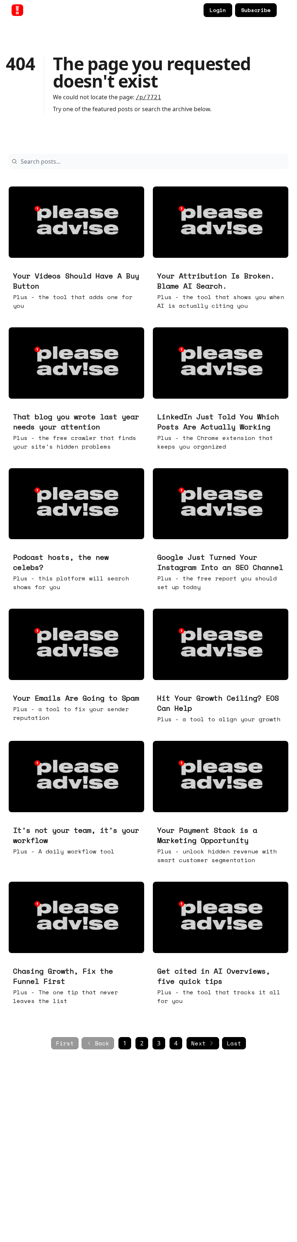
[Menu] (284, 9)
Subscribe (256, 10)
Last (234, 1043)
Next (198, 1043)
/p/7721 (148, 97)
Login (218, 10)
